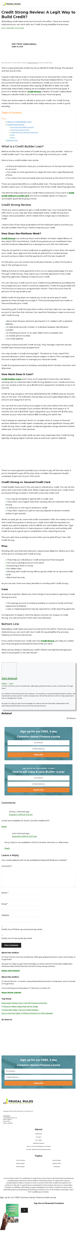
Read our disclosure (33, 62)
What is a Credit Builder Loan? (19, 122)
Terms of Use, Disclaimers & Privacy (38, 1146)
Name (5, 893)
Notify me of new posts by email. (17, 938)
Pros (12, 135)
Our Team (38, 1140)
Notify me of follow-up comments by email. (22, 929)
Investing (57, 1166)
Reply (4, 826)
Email (5, 904)
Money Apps (20, 1166)
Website (5, 915)
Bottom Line (12, 140)
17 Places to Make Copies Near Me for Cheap (20, 1006)
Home (3, 28)
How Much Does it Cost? (20, 130)
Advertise (38, 1134)
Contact (38, 1137)
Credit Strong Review (16, 125)
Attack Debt (10, 28)
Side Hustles (20, 1163)
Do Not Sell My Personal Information (38, 1149)
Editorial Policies (38, 1143)
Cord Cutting (20, 1160)
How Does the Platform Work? (22, 127)
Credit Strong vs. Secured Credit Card (24, 132)
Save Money (56, 1160)
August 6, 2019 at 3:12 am (21, 815)
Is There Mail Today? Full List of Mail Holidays (20, 1010)
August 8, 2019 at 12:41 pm (24, 836)
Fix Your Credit (19, 28)
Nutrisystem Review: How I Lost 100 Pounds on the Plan (24, 1003)
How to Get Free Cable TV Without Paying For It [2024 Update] (27, 1013)
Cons (13, 138)
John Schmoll (30, 44)
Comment (7, 866)
